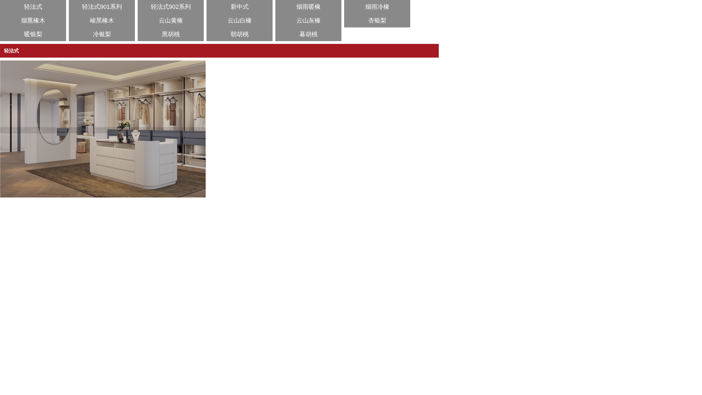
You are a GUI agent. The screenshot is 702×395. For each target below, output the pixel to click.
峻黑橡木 (102, 20)
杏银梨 (377, 20)
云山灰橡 (308, 20)
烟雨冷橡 (377, 6)
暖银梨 (33, 34)
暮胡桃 (308, 34)
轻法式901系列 (102, 6)
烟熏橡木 (33, 20)
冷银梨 (102, 34)
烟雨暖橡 (308, 6)
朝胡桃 (240, 34)
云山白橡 (240, 20)
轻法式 (33, 6)
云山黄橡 (171, 20)
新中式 (240, 6)
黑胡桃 (171, 34)
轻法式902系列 (171, 6)
